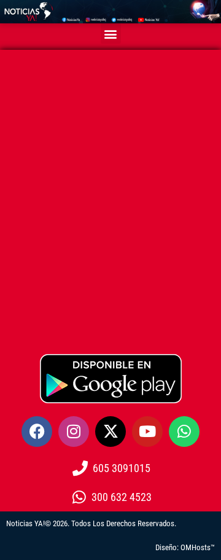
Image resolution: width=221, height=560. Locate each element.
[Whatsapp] (184, 431)
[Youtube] (147, 431)
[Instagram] (73, 431)
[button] (111, 33)
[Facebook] (36, 431)
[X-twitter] (110, 431)
